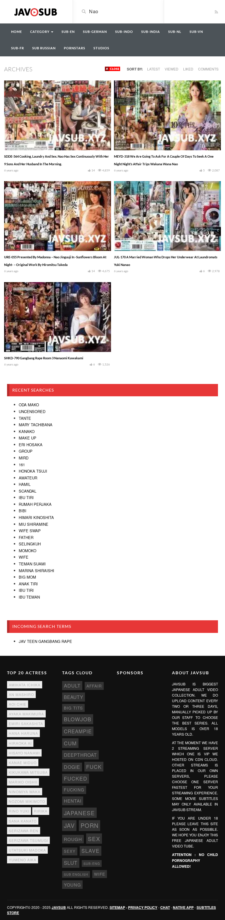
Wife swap (30, 530)
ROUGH (73, 839)
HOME (16, 31)
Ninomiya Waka (24, 791)
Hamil (24, 484)
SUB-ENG (91, 863)
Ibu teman (29, 597)
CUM (70, 743)
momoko (27, 550)
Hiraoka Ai (20, 743)
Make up (27, 438)
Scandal (27, 491)
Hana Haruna (23, 733)
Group (26, 451)
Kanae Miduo (23, 762)
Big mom (27, 577)
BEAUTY (73, 697)
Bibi (22, 510)
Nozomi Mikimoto (27, 801)
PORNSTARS (74, 48)
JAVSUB (59, 907)
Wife (23, 557)
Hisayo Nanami (24, 752)
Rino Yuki (19, 810)
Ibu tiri (26, 497)
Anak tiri (28, 584)
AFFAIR (94, 686)
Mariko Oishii (23, 781)
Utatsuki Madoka (27, 849)
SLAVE (90, 850)
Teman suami (32, 564)
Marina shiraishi (36, 570)
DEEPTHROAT (80, 754)
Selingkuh (30, 544)
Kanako (27, 431)
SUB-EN (68, 31)
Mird (23, 458)
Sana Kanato (23, 820)
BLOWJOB (77, 719)
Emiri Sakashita (26, 723)
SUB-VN (196, 31)
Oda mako (29, 404)
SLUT (71, 862)
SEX (94, 839)
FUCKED (75, 778)
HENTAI (72, 801)
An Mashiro (21, 694)
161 (22, 464)
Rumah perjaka (35, 504)
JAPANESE (79, 813)
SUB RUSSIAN (44, 48)
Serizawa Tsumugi (28, 840)
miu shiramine (33, 524)
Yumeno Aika (22, 859)
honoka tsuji (33, 471)
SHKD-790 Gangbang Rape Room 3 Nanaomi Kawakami (43, 358)
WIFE (99, 874)
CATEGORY (40, 31)
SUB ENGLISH (76, 874)
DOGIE (72, 767)
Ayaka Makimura (26, 713)
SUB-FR (17, 48)
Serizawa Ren (23, 830)
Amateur (28, 478)
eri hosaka (30, 444)
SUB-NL (174, 31)
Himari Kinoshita (36, 517)
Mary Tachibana (35, 424)
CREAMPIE (78, 731)
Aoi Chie (17, 704)
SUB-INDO (124, 31)
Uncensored (32, 411)
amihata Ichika (24, 684)
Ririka (40, 810)
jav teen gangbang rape (45, 641)
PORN (89, 825)
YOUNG (72, 885)
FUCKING (74, 790)
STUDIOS (101, 48)
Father (26, 537)
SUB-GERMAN (95, 31)
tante (25, 418)
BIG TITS (73, 708)
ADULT (72, 685)
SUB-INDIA (150, 31)
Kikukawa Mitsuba (28, 772)
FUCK (94, 766)
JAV (69, 825)
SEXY (70, 851)
